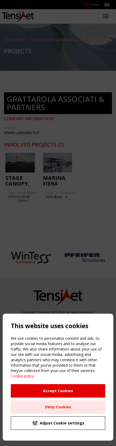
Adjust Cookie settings (62, 423)
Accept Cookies (58, 390)
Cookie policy (22, 375)
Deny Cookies (58, 406)
